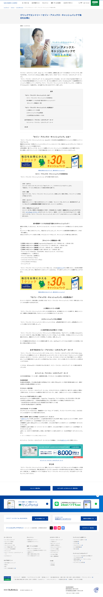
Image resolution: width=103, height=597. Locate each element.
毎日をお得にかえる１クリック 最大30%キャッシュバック (51, 170)
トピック (12, 7)
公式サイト (60, 268)
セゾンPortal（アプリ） (32, 212)
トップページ (6, 7)
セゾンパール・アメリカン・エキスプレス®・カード (51, 460)
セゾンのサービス (19, 7)
